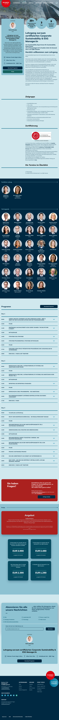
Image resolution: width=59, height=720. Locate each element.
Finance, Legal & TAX (41, 686)
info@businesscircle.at (5, 689)
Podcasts (31, 684)
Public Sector (39, 691)
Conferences (16, 2)
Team (20, 684)
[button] (57, 3)
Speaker (24, 2)
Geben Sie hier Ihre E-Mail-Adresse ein (14, 626)
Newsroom (38, 2)
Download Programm (13, 68)
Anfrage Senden (46, 496)
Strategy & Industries (41, 688)
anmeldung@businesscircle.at (38, 492)
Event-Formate (32, 688)
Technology (39, 689)
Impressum (4, 716)
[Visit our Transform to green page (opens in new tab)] (16, 695)
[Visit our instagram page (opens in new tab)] (5, 695)
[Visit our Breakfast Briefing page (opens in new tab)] (14, 695)
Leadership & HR (40, 684)
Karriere (20, 688)
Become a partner (48, 2)
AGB (10, 716)
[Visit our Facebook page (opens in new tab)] (8, 695)
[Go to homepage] (50, 675)
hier (36, 160)
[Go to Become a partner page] (54, 682)
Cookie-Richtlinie (28, 716)
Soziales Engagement (23, 689)
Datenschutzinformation (18, 716)
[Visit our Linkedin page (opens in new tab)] (2, 695)
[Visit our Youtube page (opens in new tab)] (11, 695)
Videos (30, 686)
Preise (12, 71)
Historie (20, 686)
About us (31, 2)
